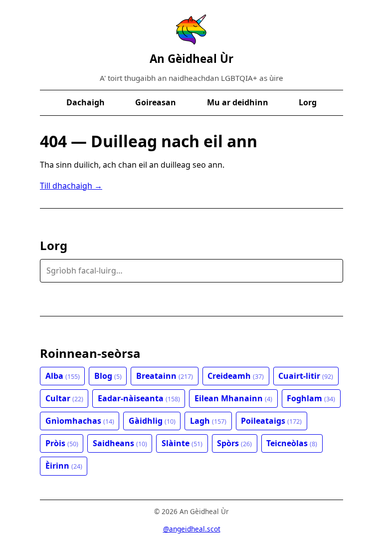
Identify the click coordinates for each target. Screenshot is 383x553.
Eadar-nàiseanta (139, 398)
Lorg (308, 102)
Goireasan (155, 102)
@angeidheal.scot (191, 529)
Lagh (208, 420)
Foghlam (311, 398)
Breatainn (164, 375)
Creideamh (235, 375)
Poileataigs (271, 420)
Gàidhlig (152, 420)
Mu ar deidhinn (237, 102)
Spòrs (234, 443)
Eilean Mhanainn (233, 398)
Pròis (61, 443)
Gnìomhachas (79, 420)
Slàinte (182, 443)
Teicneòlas (291, 443)
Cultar (64, 398)
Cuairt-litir (305, 375)
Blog (108, 375)
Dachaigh (85, 102)
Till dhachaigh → (71, 185)
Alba (62, 375)
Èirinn (63, 465)
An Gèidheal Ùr (191, 58)
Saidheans (120, 443)
